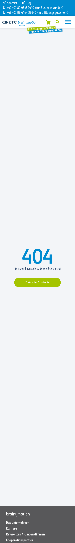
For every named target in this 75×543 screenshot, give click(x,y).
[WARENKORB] (48, 22)
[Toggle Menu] (68, 22)
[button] (57, 21)
